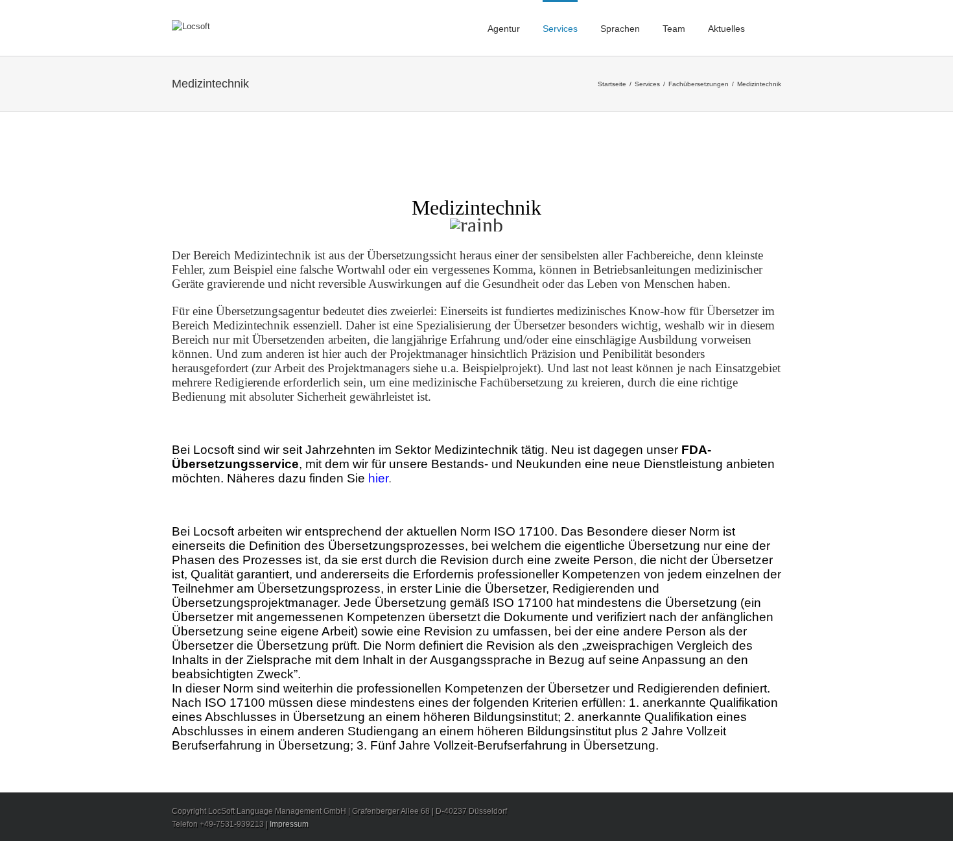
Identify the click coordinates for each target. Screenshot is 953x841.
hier (378, 478)
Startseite (612, 84)
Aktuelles (726, 28)
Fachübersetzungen (698, 84)
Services (560, 28)
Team (674, 28)
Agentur (504, 28)
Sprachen (620, 28)
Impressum (289, 824)
